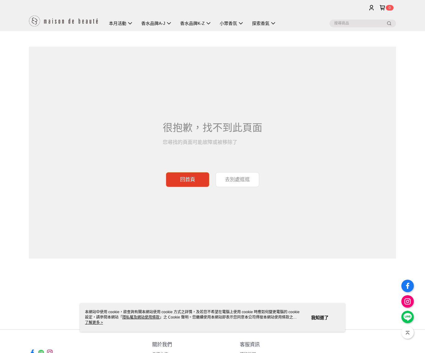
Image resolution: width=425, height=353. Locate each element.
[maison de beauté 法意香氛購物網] (63, 16)
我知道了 (320, 317)
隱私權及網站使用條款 (141, 317)
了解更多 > (94, 322)
